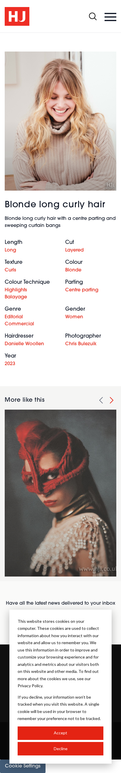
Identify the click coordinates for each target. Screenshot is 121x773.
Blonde (73, 270)
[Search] (93, 16)
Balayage (16, 297)
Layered (74, 250)
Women (74, 317)
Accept (60, 732)
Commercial (19, 324)
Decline (61, 748)
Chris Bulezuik (81, 344)
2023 (10, 364)
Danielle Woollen (24, 344)
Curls (10, 270)
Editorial (14, 317)
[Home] (17, 16)
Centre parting (81, 290)
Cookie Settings (23, 766)
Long (10, 250)
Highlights (16, 290)
